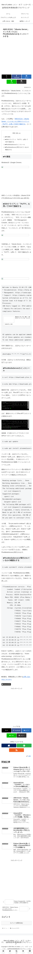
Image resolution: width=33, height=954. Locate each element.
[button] (21, 82)
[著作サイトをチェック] (8, 745)
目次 (14, 133)
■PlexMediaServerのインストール (15, 144)
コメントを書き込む (16, 923)
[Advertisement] (16, 55)
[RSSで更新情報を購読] (16, 750)
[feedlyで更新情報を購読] (24, 745)
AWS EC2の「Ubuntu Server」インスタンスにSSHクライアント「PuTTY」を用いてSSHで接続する (15, 121)
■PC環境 (7, 137)
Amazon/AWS (6, 684)
